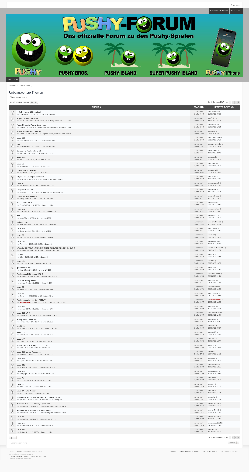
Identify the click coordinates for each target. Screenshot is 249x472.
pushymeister (25, 302)
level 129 (21, 332)
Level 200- (51, 140)
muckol (22, 192)
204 (18, 216)
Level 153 (21, 423)
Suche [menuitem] (16, 80)
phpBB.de (30, 454)
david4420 (23, 367)
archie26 (23, 328)
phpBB (19, 451)
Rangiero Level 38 (25, 190)
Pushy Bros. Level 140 (26, 319)
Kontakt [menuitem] (196, 452)
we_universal (17, 456)
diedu (22, 432)
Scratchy (23, 231)
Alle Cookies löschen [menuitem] (209, 452)
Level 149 (21, 430)
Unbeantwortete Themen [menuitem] (219, 11)
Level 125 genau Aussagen (29, 352)
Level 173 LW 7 (23, 313)
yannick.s (23, 127)
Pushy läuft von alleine (27, 196)
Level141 (21, 261)
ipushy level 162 (24, 268)
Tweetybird (23, 244)
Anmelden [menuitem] (236, 5)
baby (21, 393)
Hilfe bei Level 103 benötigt (29, 112)
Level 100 (21, 371)
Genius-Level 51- (47, 238)
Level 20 (20, 164)
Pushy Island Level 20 (26, 170)
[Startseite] (124, 45)
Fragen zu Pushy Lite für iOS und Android (56, 121)
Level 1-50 (46, 160)
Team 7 (22, 354)
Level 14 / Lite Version (26, 391)
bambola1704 (25, 426)
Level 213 (21, 242)
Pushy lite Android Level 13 (29, 131)
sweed (22, 160)
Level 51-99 (52, 225)
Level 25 (20, 183)
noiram (22, 283)
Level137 (21, 339)
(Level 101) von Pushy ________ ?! (32, 345)
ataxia (22, 134)
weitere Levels (23, 222)
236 (18, 144)
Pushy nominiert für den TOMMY (31, 300)
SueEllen (23, 153)
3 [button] (235, 102)
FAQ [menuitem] (9, 80)
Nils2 (21, 238)
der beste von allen (26, 250)
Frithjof (22, 205)
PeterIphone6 (24, 140)
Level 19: (21, 229)
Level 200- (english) (51, 328)
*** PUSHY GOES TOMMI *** (58, 302)
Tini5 (21, 263)
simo (21, 348)
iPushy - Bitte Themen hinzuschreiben (34, 410)
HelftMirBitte (24, 406)
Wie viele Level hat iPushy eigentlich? (33, 404)
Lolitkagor (23, 114)
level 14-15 (21, 157)
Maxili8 (22, 335)
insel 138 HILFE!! (24, 203)
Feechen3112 (24, 315)
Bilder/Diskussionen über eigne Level (57, 127)
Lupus (22, 361)
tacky (21, 380)
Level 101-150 (47, 205)
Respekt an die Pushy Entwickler (31, 125)
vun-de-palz (24, 186)
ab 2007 (45, 173)
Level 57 (20, 293)
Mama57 (23, 218)
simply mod (24, 199)
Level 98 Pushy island (26, 281)
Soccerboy (23, 289)
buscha (22, 179)
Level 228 (21, 138)
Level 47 (20, 378)
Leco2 (22, 341)
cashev (22, 322)
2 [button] (232, 102)
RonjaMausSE (25, 225)
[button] (238, 102)
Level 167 (21, 209)
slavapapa (23, 374)
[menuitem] (13, 459)
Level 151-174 (51, 212)
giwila (22, 400)
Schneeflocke (24, 276)
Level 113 (21, 365)
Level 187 (21, 358)
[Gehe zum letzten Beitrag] (219, 112)
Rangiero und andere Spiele (53, 179)
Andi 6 (22, 121)
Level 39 (20, 384)
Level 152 (21, 306)
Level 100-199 (50, 114)
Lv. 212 (20, 255)
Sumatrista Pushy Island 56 (29, 151)
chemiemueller (25, 147)
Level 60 (20, 235)
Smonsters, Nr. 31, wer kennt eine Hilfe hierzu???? (39, 397)
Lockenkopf (24, 212)
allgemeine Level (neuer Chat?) (30, 177)
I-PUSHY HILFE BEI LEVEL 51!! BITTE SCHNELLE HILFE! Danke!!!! (46, 248)
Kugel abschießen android (28, 118)
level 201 (21, 326)
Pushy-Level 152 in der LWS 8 (30, 274)
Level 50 (20, 287)
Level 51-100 (48, 153)
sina (21, 270)
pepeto (22, 166)
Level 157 (21, 417)
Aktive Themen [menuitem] (236, 11)
